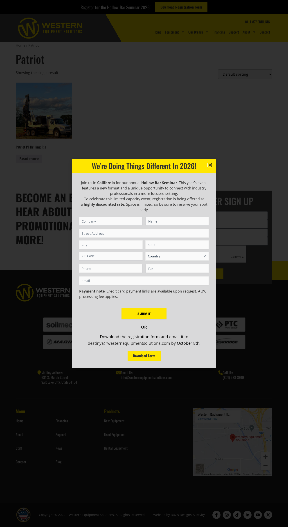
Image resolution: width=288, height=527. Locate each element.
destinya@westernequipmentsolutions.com (129, 343)
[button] (210, 165)
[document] (144, 263)
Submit (144, 313)
